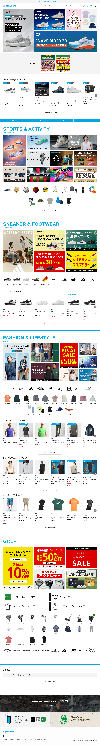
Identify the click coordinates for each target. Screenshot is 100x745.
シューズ (38, 120)
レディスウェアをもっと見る (50, 490)
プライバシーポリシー (29, 739)
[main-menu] (95, 5)
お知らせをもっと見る (50, 681)
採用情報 (12, 739)
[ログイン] (87, 5)
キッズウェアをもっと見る (50, 527)
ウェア (61, 120)
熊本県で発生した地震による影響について (50, 1)
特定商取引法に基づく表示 (43, 739)
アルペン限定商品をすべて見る (50, 112)
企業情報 (5, 739)
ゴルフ (84, 120)
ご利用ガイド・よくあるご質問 (12, 736)
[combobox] (51, 6)
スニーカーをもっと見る (50, 323)
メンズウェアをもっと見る (50, 452)
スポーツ (14, 120)
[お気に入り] (83, 5)
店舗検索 (51, 705)
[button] (96, 95)
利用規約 (19, 739)
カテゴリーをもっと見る (50, 210)
